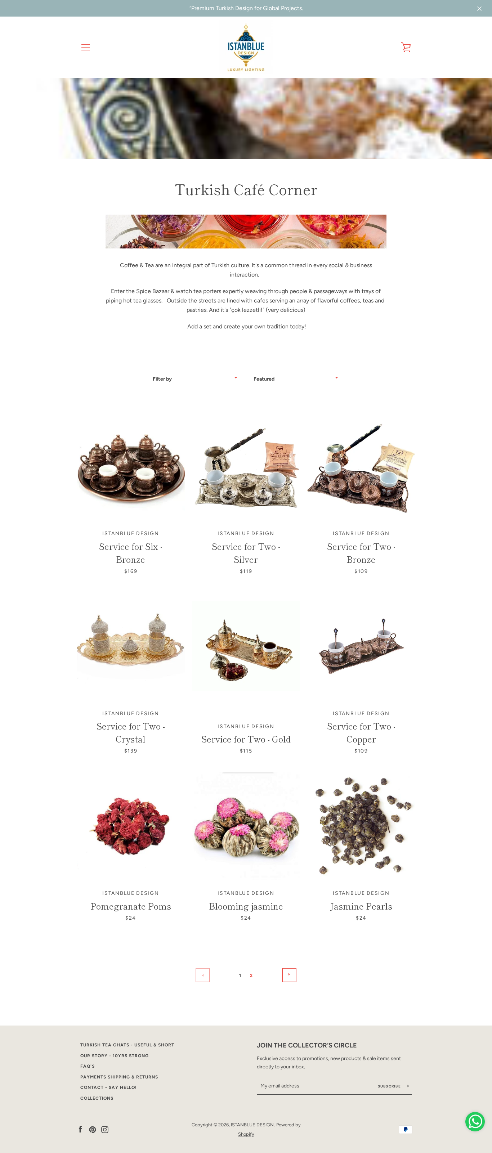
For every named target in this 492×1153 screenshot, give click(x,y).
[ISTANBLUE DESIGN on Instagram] (104, 1129)
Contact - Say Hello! (108, 1087)
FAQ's (87, 1066)
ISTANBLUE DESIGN (252, 1124)
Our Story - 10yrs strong (114, 1055)
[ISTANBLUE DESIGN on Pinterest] (92, 1129)
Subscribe (390, 1086)
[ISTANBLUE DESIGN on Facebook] (80, 1129)
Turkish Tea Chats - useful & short (127, 1044)
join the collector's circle (307, 1045)
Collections (96, 1098)
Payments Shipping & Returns (119, 1077)
